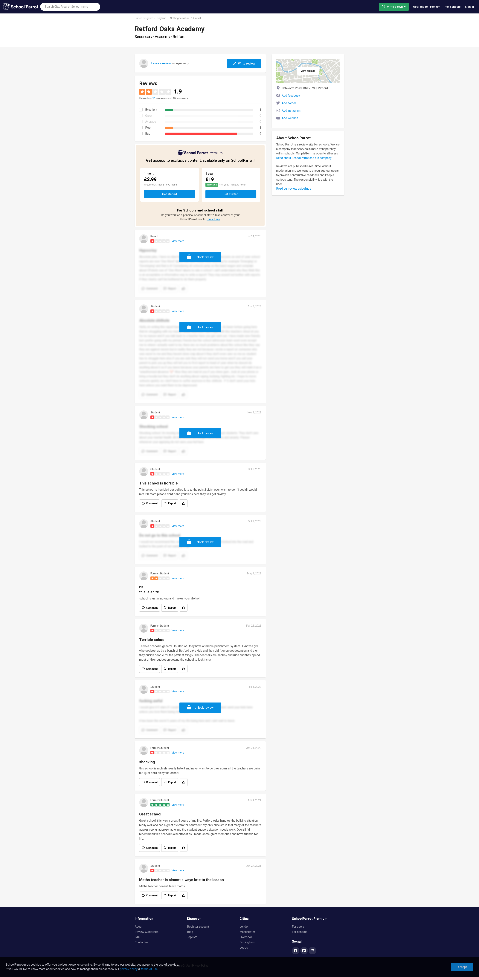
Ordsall (197, 18)
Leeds (244, 947)
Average (150, 121)
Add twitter (289, 103)
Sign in (469, 7)
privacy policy (129, 969)
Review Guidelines (146, 932)
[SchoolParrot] (21, 6)
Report (172, 503)
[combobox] (70, 7)
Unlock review (204, 257)
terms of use (149, 969)
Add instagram (291, 110)
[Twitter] (304, 951)
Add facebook (291, 95)
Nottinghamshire (180, 18)
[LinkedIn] (312, 951)
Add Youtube (290, 118)
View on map (308, 71)
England (161, 18)
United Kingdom (144, 18)
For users (298, 926)
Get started (169, 194)
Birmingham (247, 942)
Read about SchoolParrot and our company (304, 158)
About (138, 926)
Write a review (396, 7)
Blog (190, 932)
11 (154, 98)
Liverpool (246, 937)
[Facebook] (295, 951)
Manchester (247, 932)
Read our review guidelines (293, 188)
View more (178, 241)
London (244, 926)
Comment (152, 503)
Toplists (192, 937)
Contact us (142, 942)
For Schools (452, 7)
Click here (213, 219)
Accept (462, 967)
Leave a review (161, 63)
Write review (246, 63)
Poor (148, 127)
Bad (147, 133)
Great (148, 116)
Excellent (151, 110)
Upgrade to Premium (426, 7)
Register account (198, 926)
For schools (299, 932)
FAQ (137, 937)
